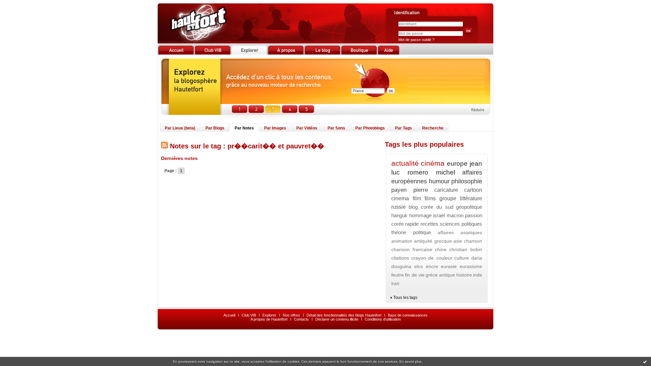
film (417, 198)
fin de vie (415, 275)
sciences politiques (461, 224)
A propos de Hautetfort (269, 319)
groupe (447, 198)
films (430, 198)
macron (455, 215)
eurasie (449, 266)
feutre (397, 275)
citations (400, 258)
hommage (420, 215)
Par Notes (244, 128)
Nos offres (291, 315)
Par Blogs (214, 128)
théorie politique (411, 232)
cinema (400, 198)
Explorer (269, 315)
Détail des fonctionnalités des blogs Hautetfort (344, 315)
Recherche (432, 128)
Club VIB (249, 315)
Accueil (229, 315)
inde (477, 275)
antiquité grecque (433, 241)
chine (441, 249)
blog (413, 207)
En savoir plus (410, 361)
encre (432, 266)
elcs (418, 266)
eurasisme (471, 266)
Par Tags (403, 128)
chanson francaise (411, 249)
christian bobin (465, 249)
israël (439, 215)
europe (457, 163)
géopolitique (469, 207)
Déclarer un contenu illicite (336, 319)
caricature (446, 190)
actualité (405, 163)
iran (395, 283)
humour (439, 181)
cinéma (433, 163)
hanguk (399, 215)
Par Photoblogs (370, 128)
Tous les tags (405, 297)
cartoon (473, 190)
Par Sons (336, 128)
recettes (429, 224)
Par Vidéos (306, 128)
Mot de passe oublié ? (416, 40)
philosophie (466, 181)
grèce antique (440, 275)
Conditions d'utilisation (383, 319)
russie (398, 207)
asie (457, 241)
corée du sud (437, 207)
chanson (473, 241)
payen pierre (409, 190)
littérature (471, 198)
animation (401, 241)
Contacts (301, 319)
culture (461, 258)
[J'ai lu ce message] (645, 361)
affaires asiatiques (460, 232)
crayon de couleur (431, 258)
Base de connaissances (408, 315)
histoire (464, 275)
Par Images (275, 128)
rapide (412, 224)
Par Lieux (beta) (180, 128)
